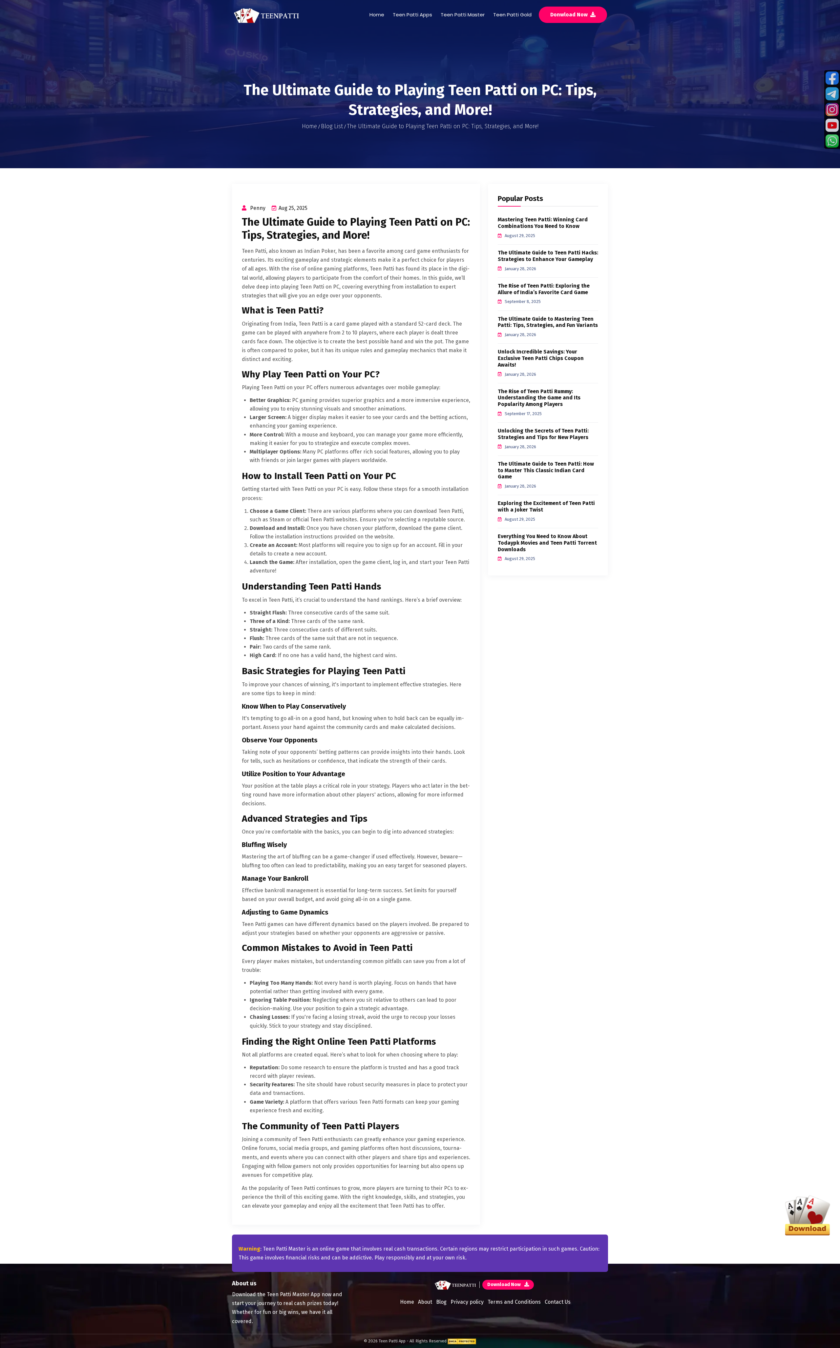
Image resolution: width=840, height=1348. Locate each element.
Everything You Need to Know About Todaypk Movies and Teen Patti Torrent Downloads (547, 543)
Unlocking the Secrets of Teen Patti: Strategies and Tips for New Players (543, 434)
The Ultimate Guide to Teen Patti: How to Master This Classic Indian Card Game (546, 470)
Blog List (332, 126)
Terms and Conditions (514, 1302)
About (425, 1302)
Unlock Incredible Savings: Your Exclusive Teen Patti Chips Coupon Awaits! (541, 358)
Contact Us (558, 1302)
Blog (441, 1302)
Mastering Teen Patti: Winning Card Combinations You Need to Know (543, 222)
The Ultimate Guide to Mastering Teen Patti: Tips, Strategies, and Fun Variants (548, 322)
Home (376, 14)
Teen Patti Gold (512, 14)
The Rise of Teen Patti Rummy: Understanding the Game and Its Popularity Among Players (539, 398)
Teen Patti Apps (412, 14)
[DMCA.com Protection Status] (462, 1340)
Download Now (504, 1284)
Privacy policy (467, 1302)
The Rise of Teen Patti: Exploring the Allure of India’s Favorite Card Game (544, 289)
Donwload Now (569, 14)
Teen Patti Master (463, 14)
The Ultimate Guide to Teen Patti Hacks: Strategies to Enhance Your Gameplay (548, 256)
